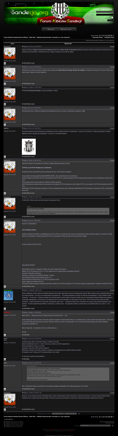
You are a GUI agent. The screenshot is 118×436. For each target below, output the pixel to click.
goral (5, 339)
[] (112, 46)
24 (111, 35)
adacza (6, 128)
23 (109, 35)
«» (107, 35)
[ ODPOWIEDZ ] (8, 419)
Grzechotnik (8, 290)
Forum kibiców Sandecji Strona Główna (16, 37)
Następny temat (109, 37)
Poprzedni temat (98, 37)
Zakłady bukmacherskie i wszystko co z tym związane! (53, 37)
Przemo (62, 429)
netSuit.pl (71, 430)
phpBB (51, 429)
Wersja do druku (110, 422)
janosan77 (7, 46)
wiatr (5, 363)
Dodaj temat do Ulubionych (107, 421)
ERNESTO (7, 312)
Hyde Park (32, 37)
